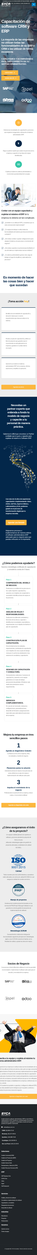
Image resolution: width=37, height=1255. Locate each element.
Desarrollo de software (6, 1207)
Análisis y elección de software (8, 1197)
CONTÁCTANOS (9, 72)
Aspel (2, 1183)
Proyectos (3, 1218)
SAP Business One (6, 1176)
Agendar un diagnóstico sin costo (18, 805)
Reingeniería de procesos (7, 1205)
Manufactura (4, 1216)
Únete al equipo (5, 1231)
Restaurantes (4, 1221)
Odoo (2, 1181)
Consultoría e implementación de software (11, 1200)
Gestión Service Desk (6, 1163)
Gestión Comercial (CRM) (7, 1155)
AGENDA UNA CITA (9, 78)
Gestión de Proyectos (6, 1160)
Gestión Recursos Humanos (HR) (9, 1168)
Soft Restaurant (5, 1186)
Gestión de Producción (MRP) (8, 1158)
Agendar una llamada (16, 523)
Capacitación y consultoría (7, 1202)
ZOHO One (4, 1178)
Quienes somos (5, 1229)
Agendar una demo (18, 387)
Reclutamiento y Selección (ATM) (9, 1165)
